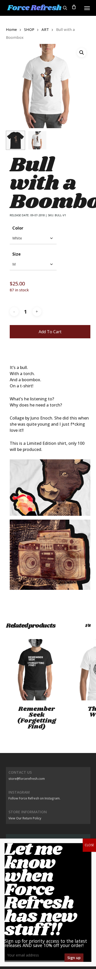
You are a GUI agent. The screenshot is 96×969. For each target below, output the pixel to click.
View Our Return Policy (24, 818)
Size (16, 254)
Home (11, 29)
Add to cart (50, 331)
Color (17, 228)
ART (45, 29)
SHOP (29, 29)
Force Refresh (34, 8)
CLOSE (89, 845)
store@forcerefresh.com (26, 778)
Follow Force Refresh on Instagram (34, 798)
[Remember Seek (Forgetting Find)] (36, 669)
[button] (87, 7)
